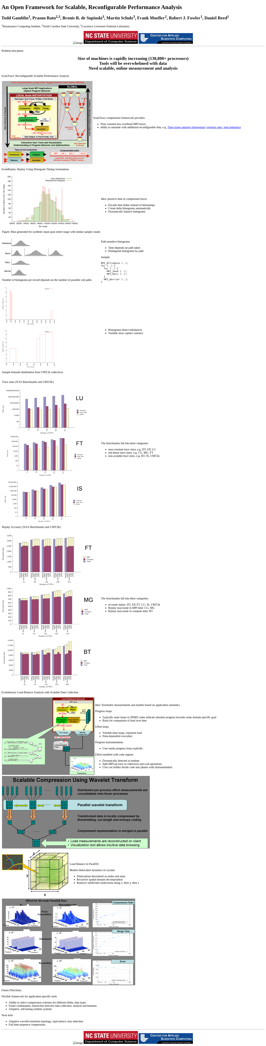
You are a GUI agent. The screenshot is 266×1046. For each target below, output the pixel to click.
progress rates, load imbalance (224, 127)
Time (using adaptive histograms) (186, 127)
